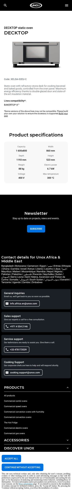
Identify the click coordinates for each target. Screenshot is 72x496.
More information (26, 484)
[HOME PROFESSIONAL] (36, 5)
